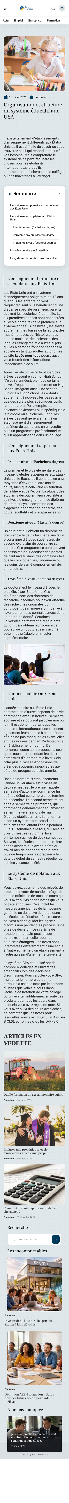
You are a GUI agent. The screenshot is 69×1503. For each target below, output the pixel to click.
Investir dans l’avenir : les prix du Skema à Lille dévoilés (28, 1323)
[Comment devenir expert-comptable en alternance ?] (34, 1184)
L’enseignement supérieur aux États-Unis (32, 218)
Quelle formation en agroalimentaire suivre (33, 1095)
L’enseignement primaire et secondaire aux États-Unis (34, 207)
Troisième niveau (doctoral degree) (34, 243)
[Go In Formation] (26, 8)
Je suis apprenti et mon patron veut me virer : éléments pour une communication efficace (33, 1437)
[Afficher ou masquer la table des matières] (48, 193)
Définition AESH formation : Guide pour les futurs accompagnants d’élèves (29, 1398)
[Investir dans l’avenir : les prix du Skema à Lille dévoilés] (34, 1284)
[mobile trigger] (7, 8)
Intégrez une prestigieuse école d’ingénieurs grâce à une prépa (26, 1151)
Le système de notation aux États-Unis (33, 258)
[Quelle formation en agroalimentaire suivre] (34, 1071)
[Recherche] (53, 8)
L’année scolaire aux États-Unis (29, 250)
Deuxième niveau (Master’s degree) (34, 235)
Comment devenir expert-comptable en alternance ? (31, 1210)
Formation (41, 97)
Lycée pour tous (27, 355)
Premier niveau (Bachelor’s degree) (34, 227)
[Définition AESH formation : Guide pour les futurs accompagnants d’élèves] (34, 1358)
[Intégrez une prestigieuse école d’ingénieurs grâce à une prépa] (34, 1126)
